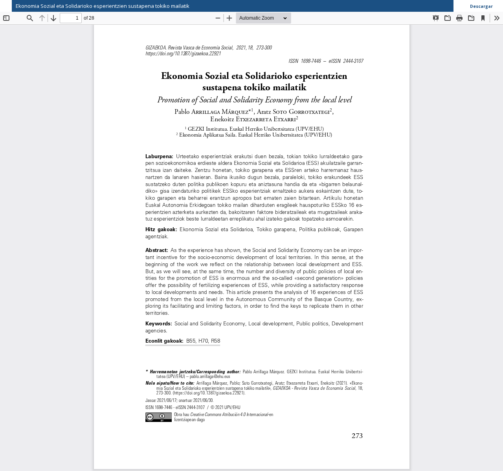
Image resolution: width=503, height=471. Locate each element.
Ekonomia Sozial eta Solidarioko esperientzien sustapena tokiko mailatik (102, 5)
